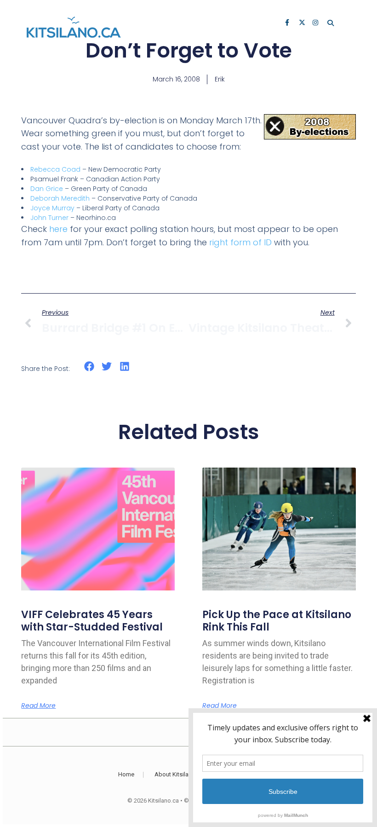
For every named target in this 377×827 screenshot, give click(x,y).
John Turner (49, 217)
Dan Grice (46, 188)
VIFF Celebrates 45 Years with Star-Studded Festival (92, 620)
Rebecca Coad (55, 169)
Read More (38, 705)
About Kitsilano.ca (178, 774)
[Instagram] (316, 23)
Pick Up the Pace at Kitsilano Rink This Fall (276, 620)
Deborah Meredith (60, 198)
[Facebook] (288, 23)
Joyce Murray (52, 208)
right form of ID (240, 242)
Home (126, 774)
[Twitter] (302, 23)
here (58, 229)
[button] (89, 366)
